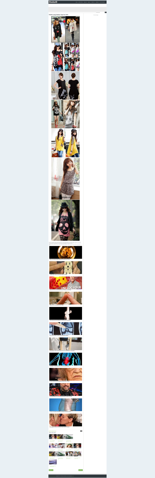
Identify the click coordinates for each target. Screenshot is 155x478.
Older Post (80, 470)
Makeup (89, 2)
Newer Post (51, 470)
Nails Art (85, 2)
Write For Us (81, 2)
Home (76, 2)
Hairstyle (93, 2)
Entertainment (102, 2)
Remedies (97, 2)
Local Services (78, 5)
